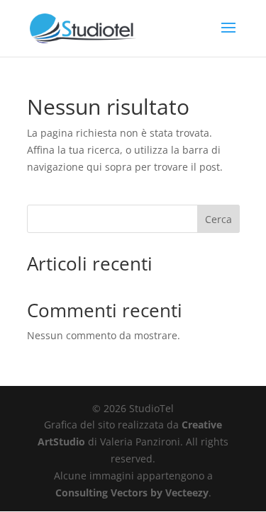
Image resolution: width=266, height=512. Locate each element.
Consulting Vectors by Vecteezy (132, 492)
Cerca (218, 219)
